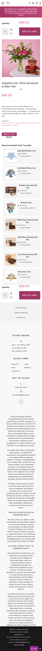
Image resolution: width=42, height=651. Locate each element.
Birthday (37, 123)
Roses (4, 123)
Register (27, 368)
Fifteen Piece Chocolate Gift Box (27, 221)
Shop (13, 368)
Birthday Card (26, 202)
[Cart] (33, 3)
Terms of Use (19, 645)
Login (26, 364)
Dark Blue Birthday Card (27, 168)
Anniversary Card (24, 272)
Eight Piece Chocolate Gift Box (27, 238)
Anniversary (10, 123)
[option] (21, 58)
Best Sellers (30, 123)
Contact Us (21, 317)
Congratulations (7, 125)
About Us (15, 364)
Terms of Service (21, 313)
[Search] (30, 3)
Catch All (16, 125)
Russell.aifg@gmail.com (21, 395)
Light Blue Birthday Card (27, 151)
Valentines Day (20, 123)
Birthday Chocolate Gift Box (28, 186)
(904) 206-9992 (21, 387)
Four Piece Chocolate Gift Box (27, 255)
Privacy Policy (21, 308)
